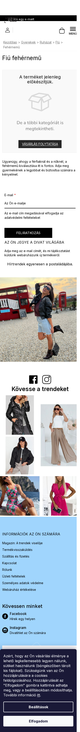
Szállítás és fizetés (15, 556)
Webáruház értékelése (19, 589)
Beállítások (38, 707)
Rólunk (7, 570)
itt (38, 695)
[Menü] (73, 31)
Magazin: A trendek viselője (22, 543)
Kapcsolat (9, 563)
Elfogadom (38, 721)
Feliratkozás (28, 233)
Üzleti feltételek (13, 576)
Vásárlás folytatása (40, 144)
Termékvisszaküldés (17, 550)
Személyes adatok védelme (22, 583)
